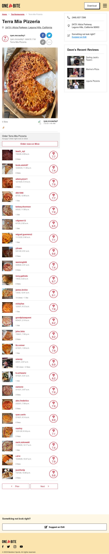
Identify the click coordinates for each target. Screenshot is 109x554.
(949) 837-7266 (79, 17)
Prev (17, 486)
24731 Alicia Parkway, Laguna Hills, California (28, 27)
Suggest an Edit (79, 36)
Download (92, 5)
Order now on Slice (29, 143)
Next (43, 486)
